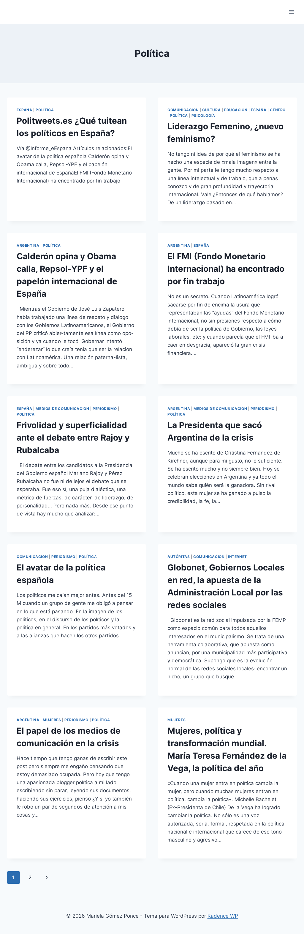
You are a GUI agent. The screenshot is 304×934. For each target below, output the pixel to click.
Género (278, 110)
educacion (235, 110)
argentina (28, 245)
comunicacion (183, 110)
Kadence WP (223, 916)
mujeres (52, 720)
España (24, 110)
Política (45, 110)
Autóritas (178, 556)
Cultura (211, 110)
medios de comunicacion (62, 408)
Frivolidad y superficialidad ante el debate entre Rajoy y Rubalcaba (73, 437)
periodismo (105, 408)
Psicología (203, 115)
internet (237, 556)
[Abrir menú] (291, 11)
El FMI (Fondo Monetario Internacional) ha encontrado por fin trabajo (225, 268)
